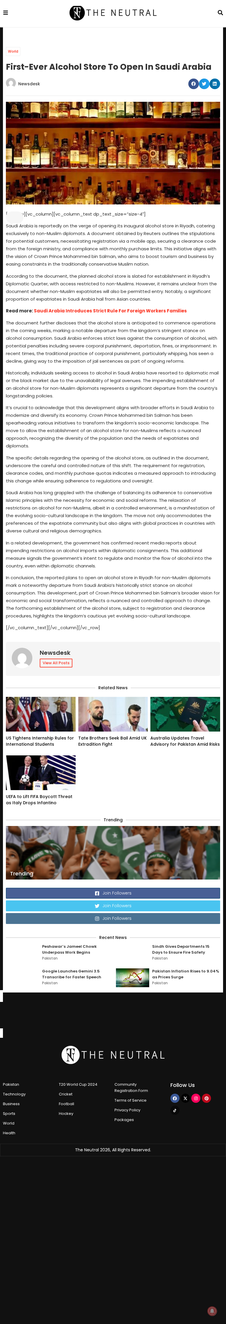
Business (11, 1104)
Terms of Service (130, 1100)
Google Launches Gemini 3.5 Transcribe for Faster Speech (71, 974)
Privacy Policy (127, 1110)
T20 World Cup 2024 (78, 1084)
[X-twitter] (185, 1098)
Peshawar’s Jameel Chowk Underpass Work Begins (69, 949)
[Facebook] (175, 1098)
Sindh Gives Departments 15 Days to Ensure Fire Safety (181, 949)
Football (66, 1104)
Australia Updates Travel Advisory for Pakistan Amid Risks (185, 741)
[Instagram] (195, 1098)
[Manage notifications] (212, 1311)
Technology (14, 1094)
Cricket (65, 1094)
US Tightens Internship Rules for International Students (40, 741)
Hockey (66, 1113)
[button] (193, 84)
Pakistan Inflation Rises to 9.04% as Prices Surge (185, 974)
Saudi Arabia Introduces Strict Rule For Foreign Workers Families (110, 311)
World (13, 51)
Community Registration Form (131, 1087)
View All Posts (56, 663)
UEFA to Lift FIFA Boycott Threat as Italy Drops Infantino (39, 800)
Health (9, 1133)
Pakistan (50, 958)
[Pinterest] (206, 1098)
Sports (9, 1113)
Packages (124, 1120)
